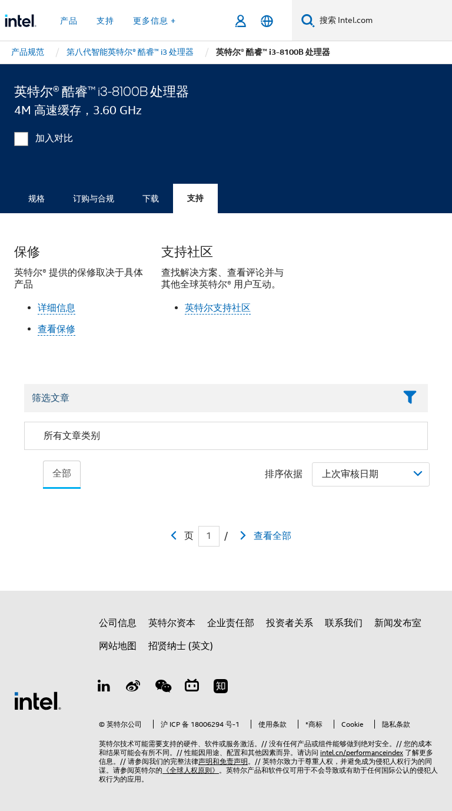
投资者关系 (289, 623)
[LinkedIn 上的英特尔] (104, 688)
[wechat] (162, 688)
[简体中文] (267, 21)
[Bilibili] (192, 688)
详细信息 (56, 308)
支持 (195, 198)
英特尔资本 (171, 623)
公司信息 (118, 623)
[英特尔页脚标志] (37, 700)
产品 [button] (69, 20)
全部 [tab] (61, 473)
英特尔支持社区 (218, 308)
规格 (36, 198)
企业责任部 (230, 623)
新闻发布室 (397, 623)
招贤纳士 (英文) (180, 646)
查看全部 (272, 536)
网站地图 (118, 646)
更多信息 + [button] (154, 20)
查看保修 (56, 329)
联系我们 (344, 623)
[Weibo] (134, 688)
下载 (150, 198)
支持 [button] (105, 20)
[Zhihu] (221, 688)
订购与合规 (93, 198)
